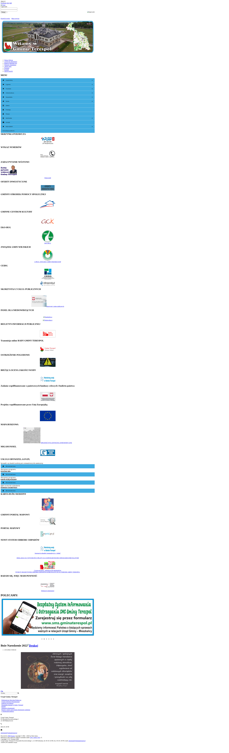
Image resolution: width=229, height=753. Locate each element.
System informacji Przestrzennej (11, 700)
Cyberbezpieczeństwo (8, 710)
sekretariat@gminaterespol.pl (9, 732)
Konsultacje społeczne (8, 131)
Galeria (7, 105)
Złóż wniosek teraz (10, 466)
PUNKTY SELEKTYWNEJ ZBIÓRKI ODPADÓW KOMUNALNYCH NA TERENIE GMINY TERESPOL (47, 572)
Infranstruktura (49, 93)
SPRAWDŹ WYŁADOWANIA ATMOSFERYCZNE (56, 443)
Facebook (3, 3)
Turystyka (49, 89)
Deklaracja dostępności (47, 591)
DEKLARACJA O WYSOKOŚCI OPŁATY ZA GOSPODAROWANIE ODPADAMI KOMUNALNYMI (48, 558)
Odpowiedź (47, 178)
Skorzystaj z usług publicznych (55, 306)
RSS (8, 3)
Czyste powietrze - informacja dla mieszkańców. (47, 570)
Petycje (8, 114)
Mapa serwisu (15, 18)
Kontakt (8, 122)
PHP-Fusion (11, 735)
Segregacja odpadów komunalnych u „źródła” (48, 553)
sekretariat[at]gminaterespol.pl (77, 739)
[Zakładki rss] (2, 690)
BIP (11, 3)
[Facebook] (1, 690)
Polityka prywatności (7, 702)
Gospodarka (49, 97)
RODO (4, 705)
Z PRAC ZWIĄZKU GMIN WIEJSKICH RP (47, 262)
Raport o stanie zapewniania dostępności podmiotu (16, 709)
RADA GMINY (49, 126)
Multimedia (49, 118)
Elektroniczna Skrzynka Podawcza (11, 699)
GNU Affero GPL (35, 736)
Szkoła (49, 101)
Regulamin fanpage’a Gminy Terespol (12, 704)
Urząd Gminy (49, 80)
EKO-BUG (47, 243)
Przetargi (8, 110)
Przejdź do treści (5, 18)
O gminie (49, 84)
